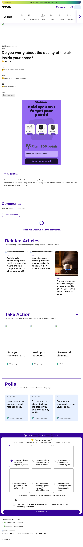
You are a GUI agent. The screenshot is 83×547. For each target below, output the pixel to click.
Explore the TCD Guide (11, 520)
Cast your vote (8, 95)
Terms (6, 544)
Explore (60, 7)
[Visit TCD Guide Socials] (13, 522)
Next (80, 16)
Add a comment (11, 215)
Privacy (7, 539)
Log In (77, 7)
